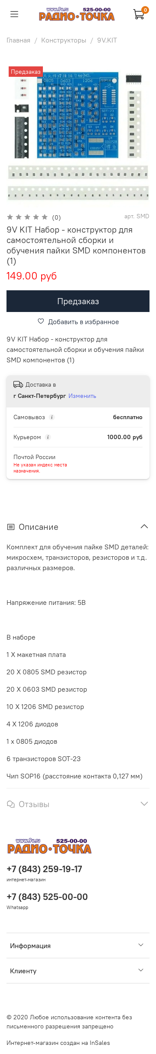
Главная (18, 40)
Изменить (82, 396)
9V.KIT (107, 40)
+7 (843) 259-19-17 (44, 869)
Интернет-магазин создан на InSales (58, 1043)
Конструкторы (63, 40)
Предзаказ (78, 301)
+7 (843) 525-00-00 (47, 897)
